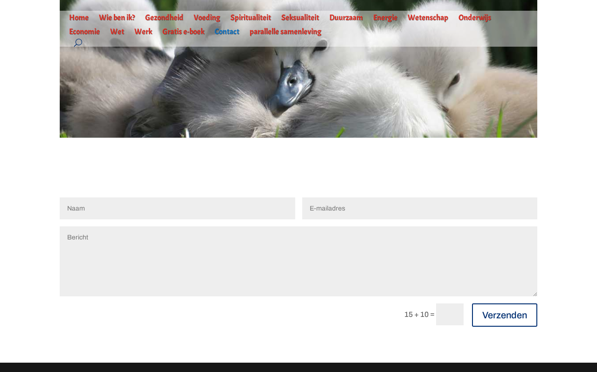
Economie (84, 32)
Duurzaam (346, 18)
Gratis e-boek (183, 32)
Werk (143, 32)
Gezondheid (164, 18)
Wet (117, 32)
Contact (227, 32)
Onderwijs (474, 18)
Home (79, 18)
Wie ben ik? (117, 18)
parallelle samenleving (285, 32)
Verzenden (504, 315)
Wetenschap (428, 18)
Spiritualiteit (250, 18)
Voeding (207, 18)
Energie (385, 18)
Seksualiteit (300, 18)
